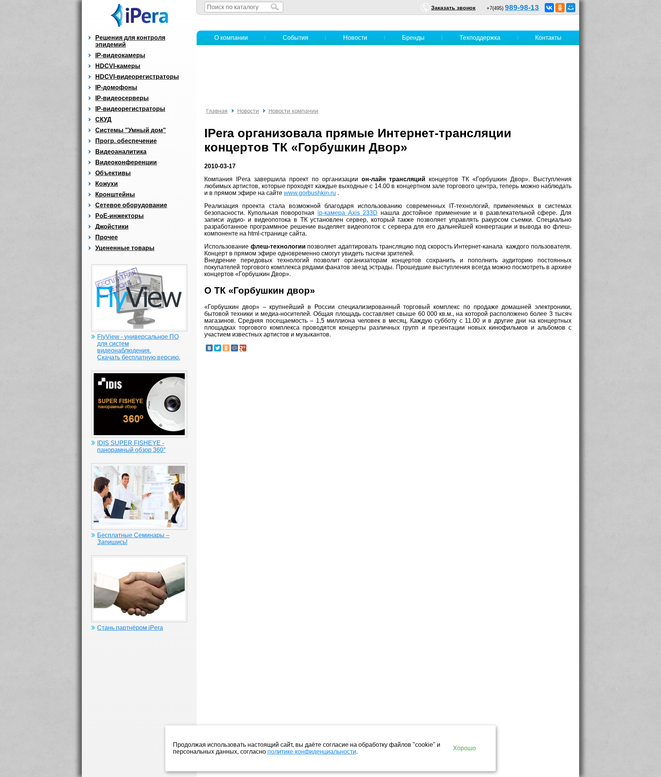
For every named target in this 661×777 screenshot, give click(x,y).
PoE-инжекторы (119, 216)
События (295, 37)
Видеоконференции (126, 162)
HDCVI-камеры (117, 66)
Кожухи (106, 183)
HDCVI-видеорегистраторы (137, 76)
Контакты (548, 37)
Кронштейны (115, 194)
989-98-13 (522, 7)
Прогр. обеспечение (126, 141)
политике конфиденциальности (311, 751)
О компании (231, 37)
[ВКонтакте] (549, 7)
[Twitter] (217, 348)
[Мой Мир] (570, 7)
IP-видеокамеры (120, 55)
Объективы (113, 173)
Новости (355, 37)
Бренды (413, 37)
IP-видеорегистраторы (130, 109)
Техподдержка (479, 37)
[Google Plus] (242, 348)
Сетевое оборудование (131, 205)
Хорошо (464, 748)
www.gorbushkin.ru (310, 193)
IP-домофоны (116, 87)
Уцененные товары (125, 248)
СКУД (103, 119)
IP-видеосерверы (122, 98)
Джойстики (112, 226)
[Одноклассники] (560, 7)
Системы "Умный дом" (130, 130)
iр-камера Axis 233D (347, 213)
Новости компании (293, 110)
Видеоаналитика (121, 151)
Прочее (106, 237)
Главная (217, 110)
